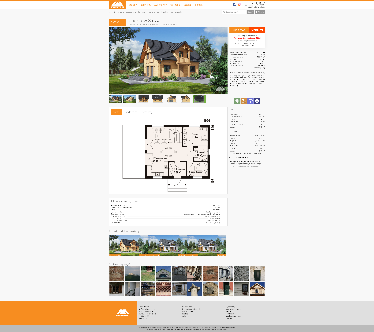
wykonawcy (160, 4)
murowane (151, 12)
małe (158, 12)
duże (171, 12)
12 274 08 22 (256, 2)
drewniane (141, 12)
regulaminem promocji (251, 41)
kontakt (199, 4)
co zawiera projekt (233, 309)
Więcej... (261, 12)
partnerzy (146, 4)
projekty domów (188, 307)
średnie (165, 12)
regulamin (230, 314)
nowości (111, 12)
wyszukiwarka (187, 311)
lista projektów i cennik (191, 309)
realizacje (175, 4)
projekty (133, 4)
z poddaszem (131, 12)
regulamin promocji (234, 316)
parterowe (120, 12)
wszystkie (178, 12)
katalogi (187, 4)
